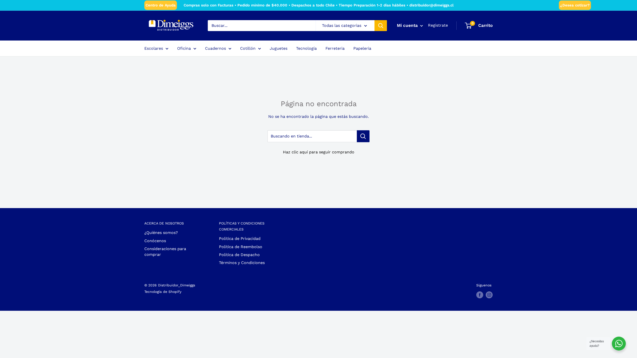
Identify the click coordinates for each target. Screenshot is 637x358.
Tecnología (306, 48)
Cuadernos (215, 48)
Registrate (438, 25)
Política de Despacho (239, 254)
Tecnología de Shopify (162, 292)
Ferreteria (335, 48)
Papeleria (362, 48)
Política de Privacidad (240, 238)
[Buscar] (380, 25)
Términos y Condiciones (242, 262)
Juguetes (278, 48)
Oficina (184, 48)
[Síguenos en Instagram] (489, 294)
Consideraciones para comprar (165, 251)
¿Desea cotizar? (575, 5)
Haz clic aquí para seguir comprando (318, 152)
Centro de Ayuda (161, 5)
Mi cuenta (408, 25)
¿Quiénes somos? (161, 232)
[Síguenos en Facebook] (479, 294)
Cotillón (248, 48)
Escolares (153, 48)
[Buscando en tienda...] (363, 136)
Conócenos (155, 240)
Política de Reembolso (240, 246)
